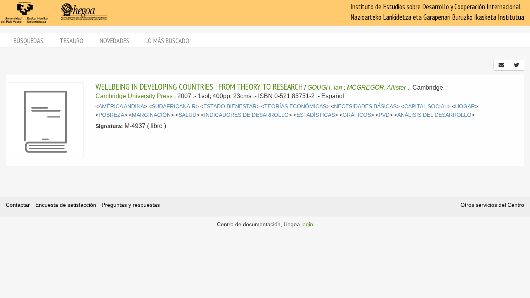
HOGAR (465, 106)
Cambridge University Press (134, 96)
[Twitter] (516, 65)
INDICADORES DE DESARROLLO (246, 115)
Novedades (114, 40)
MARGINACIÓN (151, 115)
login (307, 224)
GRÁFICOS (357, 115)
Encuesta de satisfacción (65, 205)
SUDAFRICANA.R (174, 106)
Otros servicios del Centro (492, 205)
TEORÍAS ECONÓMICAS (295, 106)
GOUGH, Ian (324, 87)
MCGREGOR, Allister (376, 87)
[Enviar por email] (501, 65)
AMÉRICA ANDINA (121, 106)
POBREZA (111, 115)
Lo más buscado (167, 40)
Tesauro (71, 40)
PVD (384, 115)
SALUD (187, 115)
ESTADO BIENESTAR (229, 106)
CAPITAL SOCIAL (425, 106)
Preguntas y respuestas (131, 205)
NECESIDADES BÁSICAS (365, 106)
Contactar (18, 205)
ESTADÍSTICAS (315, 115)
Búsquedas (28, 40)
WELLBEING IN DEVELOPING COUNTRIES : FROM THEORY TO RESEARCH (199, 86)
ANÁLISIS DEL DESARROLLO (434, 115)
